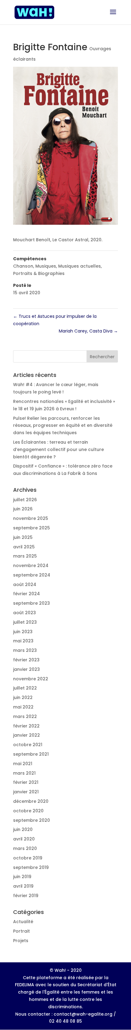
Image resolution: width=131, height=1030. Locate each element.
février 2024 (26, 594)
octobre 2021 (27, 745)
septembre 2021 (31, 754)
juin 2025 (23, 537)
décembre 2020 (30, 801)
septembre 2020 (31, 820)
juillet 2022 (25, 688)
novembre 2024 (30, 565)
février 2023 (26, 660)
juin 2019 (22, 877)
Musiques (45, 266)
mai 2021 (22, 764)
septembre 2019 (31, 867)
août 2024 (24, 584)
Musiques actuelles (79, 266)
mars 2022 (25, 716)
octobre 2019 (27, 858)
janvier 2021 (26, 792)
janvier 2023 (26, 669)
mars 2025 (25, 556)
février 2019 (25, 896)
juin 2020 (23, 829)
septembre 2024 (31, 575)
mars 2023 (25, 650)
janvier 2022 (26, 735)
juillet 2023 (25, 622)
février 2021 (25, 782)
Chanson (23, 266)
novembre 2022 (30, 679)
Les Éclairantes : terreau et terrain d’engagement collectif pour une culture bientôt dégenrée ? (58, 449)
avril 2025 (24, 547)
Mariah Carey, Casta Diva (88, 331)
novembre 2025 (30, 518)
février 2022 (26, 726)
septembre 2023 (31, 603)
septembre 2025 (31, 528)
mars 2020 (25, 848)
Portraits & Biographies (39, 273)
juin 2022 (23, 697)
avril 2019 (23, 886)
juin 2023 (23, 632)
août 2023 (24, 613)
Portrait (21, 931)
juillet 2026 (25, 500)
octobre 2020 (28, 811)
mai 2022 (23, 707)
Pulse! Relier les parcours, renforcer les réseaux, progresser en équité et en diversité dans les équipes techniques (62, 425)
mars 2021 (24, 773)
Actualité (23, 922)
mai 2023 (23, 641)
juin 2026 (23, 509)
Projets (20, 941)
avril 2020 (24, 839)
